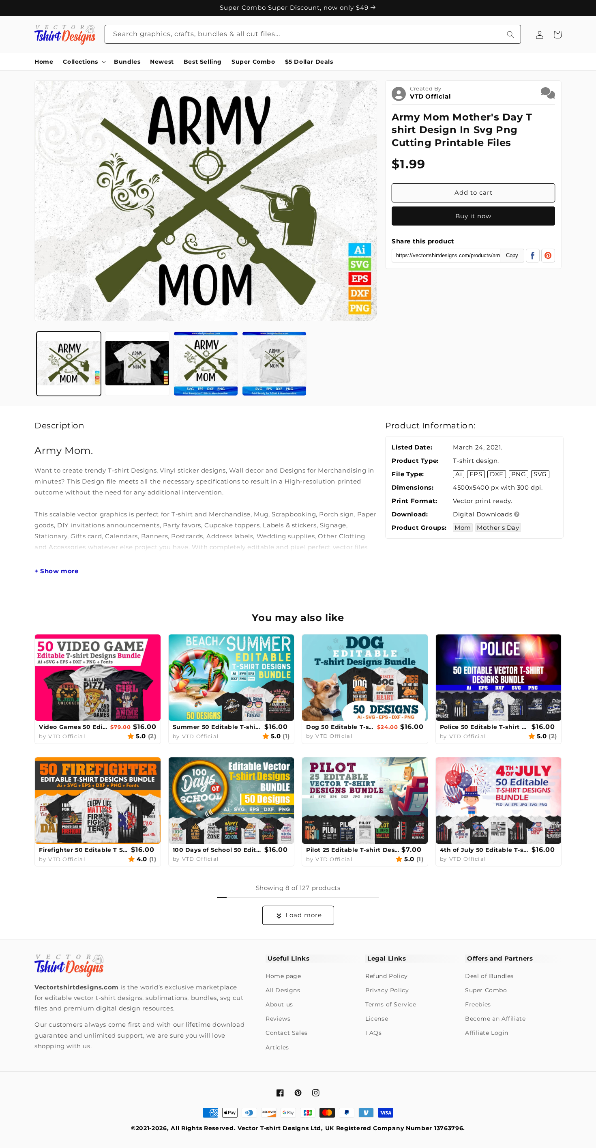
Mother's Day (498, 527)
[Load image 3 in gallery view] (206, 363)
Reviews (278, 1018)
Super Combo (486, 990)
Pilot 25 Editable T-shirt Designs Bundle (352, 850)
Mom (463, 527)
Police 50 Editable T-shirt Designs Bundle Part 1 (485, 727)
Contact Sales (287, 1032)
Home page (283, 976)
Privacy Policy (387, 990)
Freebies (478, 1004)
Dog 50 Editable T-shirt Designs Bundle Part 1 (340, 727)
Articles (277, 1047)
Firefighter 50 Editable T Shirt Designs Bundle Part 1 (84, 850)
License (376, 1018)
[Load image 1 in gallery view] (68, 363)
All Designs (283, 990)
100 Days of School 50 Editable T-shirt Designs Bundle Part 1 (218, 850)
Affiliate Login (486, 1032)
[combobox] (313, 34)
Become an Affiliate (495, 1018)
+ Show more (56, 571)
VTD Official (430, 96)
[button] (83, 61)
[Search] (510, 34)
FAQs (373, 1032)
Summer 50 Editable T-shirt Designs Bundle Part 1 (218, 727)
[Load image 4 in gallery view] (274, 363)
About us (279, 1004)
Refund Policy (386, 976)
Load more (303, 915)
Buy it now (473, 216)
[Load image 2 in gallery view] (137, 363)
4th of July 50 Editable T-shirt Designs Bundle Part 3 (485, 850)
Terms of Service (390, 1004)
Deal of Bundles (489, 976)
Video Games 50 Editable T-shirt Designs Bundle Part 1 (73, 727)
